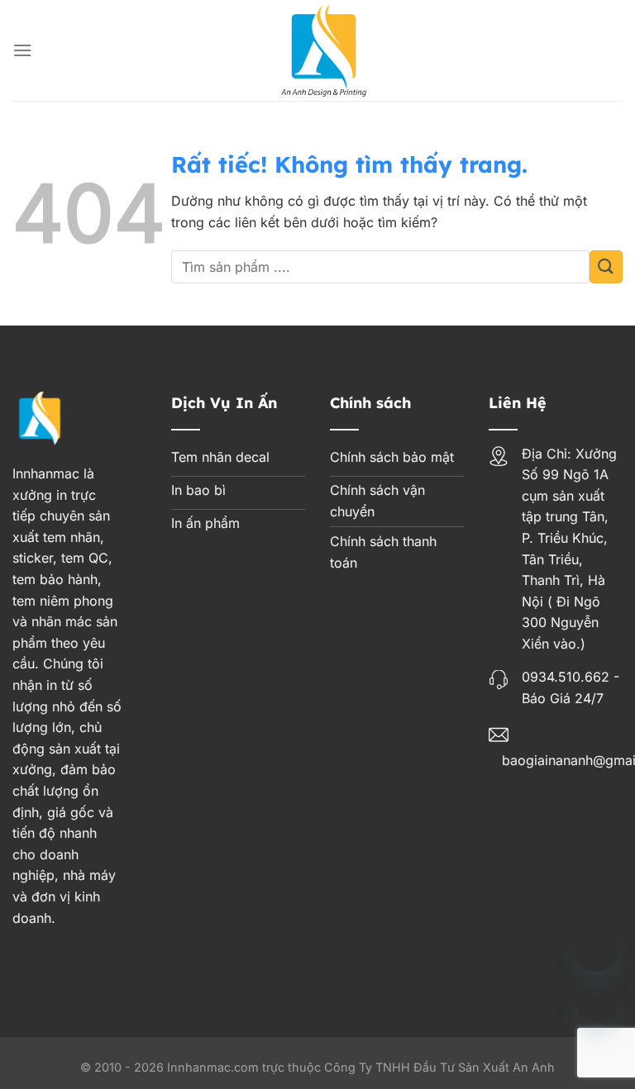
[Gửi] (606, 266)
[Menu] (22, 50)
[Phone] (597, 949)
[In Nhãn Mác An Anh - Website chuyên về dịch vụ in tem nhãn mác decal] (323, 50)
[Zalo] (597, 1000)
